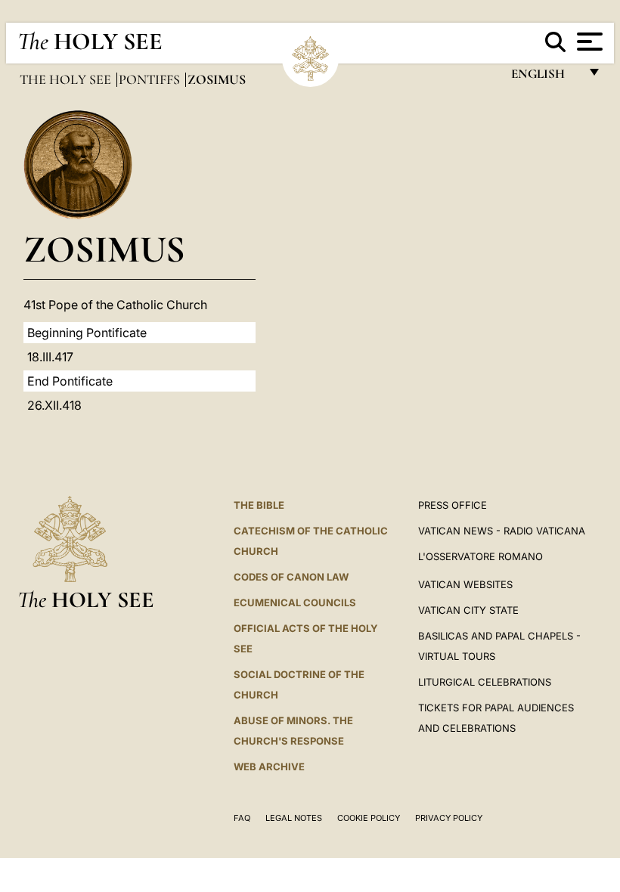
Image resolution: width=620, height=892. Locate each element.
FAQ (242, 818)
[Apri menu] (588, 41)
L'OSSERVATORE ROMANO (480, 556)
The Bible (259, 505)
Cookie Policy (368, 818)
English (545, 77)
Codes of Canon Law (291, 577)
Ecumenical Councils (295, 602)
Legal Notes (293, 818)
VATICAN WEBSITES (465, 584)
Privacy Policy (448, 818)
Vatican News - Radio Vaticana (501, 531)
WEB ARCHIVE (269, 766)
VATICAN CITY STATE (468, 610)
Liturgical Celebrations (484, 682)
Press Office (452, 505)
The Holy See (67, 79)
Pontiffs (151, 79)
